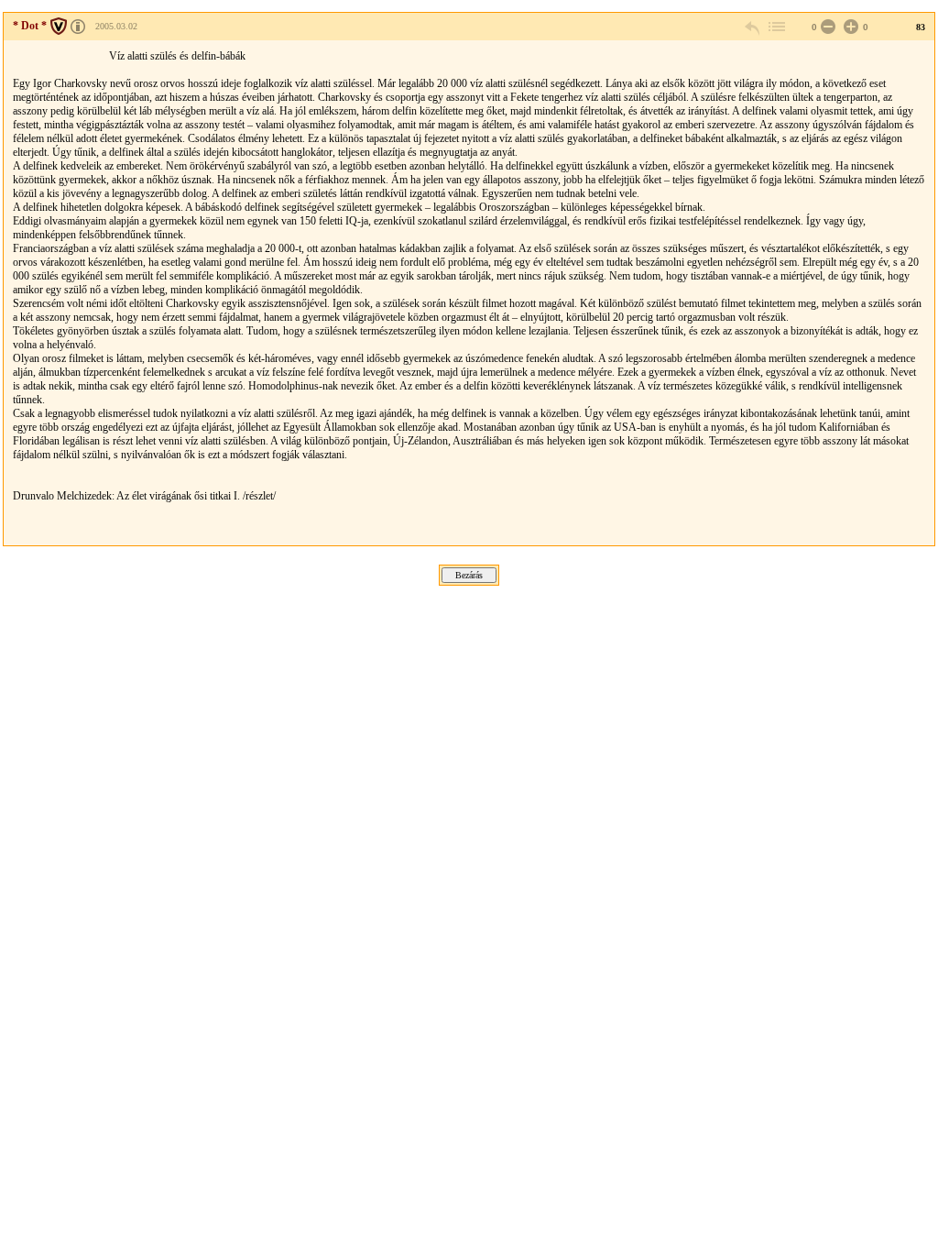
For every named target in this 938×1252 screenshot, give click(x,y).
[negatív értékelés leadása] (826, 27)
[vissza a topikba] (776, 27)
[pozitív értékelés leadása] (849, 27)
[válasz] (753, 27)
